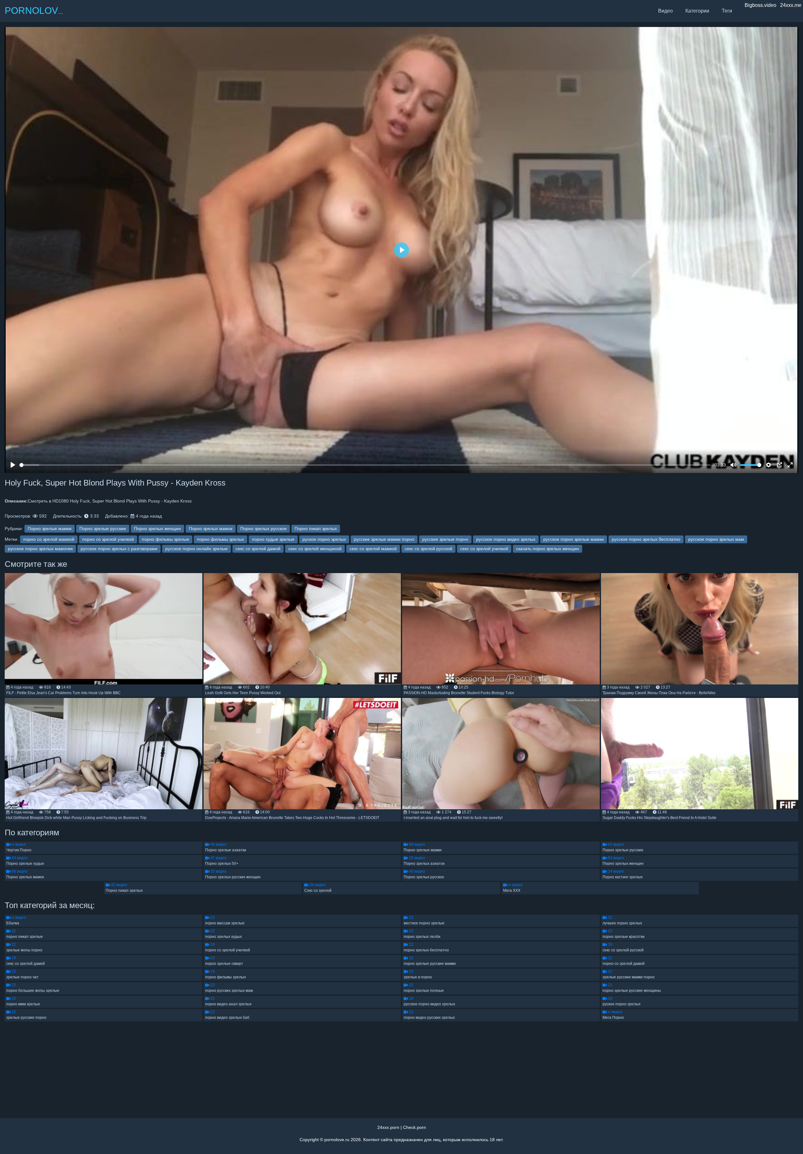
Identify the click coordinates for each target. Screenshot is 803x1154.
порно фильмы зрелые (165, 539)
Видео (665, 10)
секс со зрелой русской (428, 548)
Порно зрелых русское (263, 528)
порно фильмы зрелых (220, 539)
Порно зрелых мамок (210, 528)
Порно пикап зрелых (316, 528)
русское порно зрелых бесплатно (646, 539)
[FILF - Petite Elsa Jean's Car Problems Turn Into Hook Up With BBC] (103, 628)
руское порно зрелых (324, 539)
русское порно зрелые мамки (573, 539)
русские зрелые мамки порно (384, 539)
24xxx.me (790, 5)
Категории (697, 10)
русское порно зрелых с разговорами (119, 548)
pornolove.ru (336, 1139)
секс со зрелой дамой (258, 548)
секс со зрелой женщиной (315, 548)
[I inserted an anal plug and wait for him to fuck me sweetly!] (501, 753)
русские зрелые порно (445, 539)
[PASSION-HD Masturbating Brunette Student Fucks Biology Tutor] (501, 628)
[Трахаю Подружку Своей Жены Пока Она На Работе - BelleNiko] (700, 628)
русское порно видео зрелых (505, 539)
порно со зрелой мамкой (48, 539)
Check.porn (414, 1127)
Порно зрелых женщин (157, 528)
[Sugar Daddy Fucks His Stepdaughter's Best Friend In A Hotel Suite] (700, 753)
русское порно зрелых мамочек (40, 548)
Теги (727, 10)
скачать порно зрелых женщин (547, 548)
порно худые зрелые (273, 539)
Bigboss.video (760, 5)
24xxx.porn (388, 1127)
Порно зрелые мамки (50, 528)
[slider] (365, 465)
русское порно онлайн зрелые (196, 548)
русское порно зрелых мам (716, 539)
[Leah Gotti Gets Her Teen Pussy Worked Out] (302, 628)
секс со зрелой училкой (484, 548)
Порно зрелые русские (102, 528)
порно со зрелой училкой (108, 539)
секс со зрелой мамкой (373, 548)
